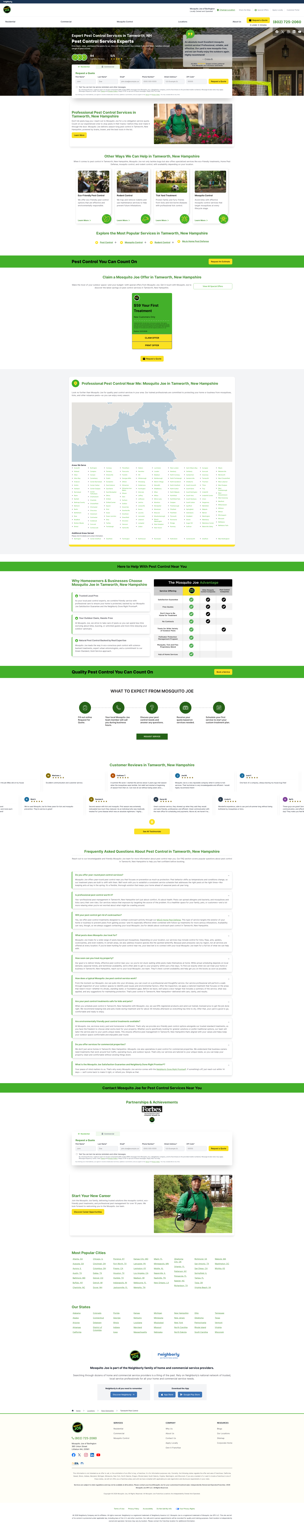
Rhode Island (200, 1327)
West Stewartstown (222, 494)
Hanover (125, 524)
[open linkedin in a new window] (294, 32)
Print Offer (152, 345)
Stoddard (189, 516)
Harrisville (125, 528)
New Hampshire (181, 1313)
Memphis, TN (139, 1287)
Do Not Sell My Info (164, 1509)
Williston (221, 508)
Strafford (205, 539)
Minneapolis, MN (161, 1263)
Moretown (157, 509)
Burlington (93, 468)
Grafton (124, 503)
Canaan (92, 475)
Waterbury (205, 519)
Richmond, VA (201, 1259)
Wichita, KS (220, 1268)
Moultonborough (159, 516)
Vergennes (205, 502)
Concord (93, 524)
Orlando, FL (179, 1266)
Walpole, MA (220, 1259)
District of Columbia (97, 1328)
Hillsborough (142, 478)
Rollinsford (173, 539)
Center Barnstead (96, 482)
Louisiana (138, 1322)
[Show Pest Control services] (115, 242)
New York (178, 1322)
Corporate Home (224, 1443)
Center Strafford (95, 539)
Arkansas (77, 1327)
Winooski (221, 518)
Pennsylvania (200, 1322)
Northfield (173, 495)
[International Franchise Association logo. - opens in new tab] (76, 1463)
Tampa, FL (199, 1278)
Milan (156, 492)
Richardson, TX (181, 1285)
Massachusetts (140, 1332)
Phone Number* (148, 77)
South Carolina (201, 1332)
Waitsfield (205, 506)
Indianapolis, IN (120, 1282)
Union (204, 499)
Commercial (66, 21)
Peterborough (174, 506)
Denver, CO (98, 1278)
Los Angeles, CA (141, 1273)
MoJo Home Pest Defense (195, 241)
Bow (75, 516)
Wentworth (221, 475)
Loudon (156, 471)
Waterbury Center (208, 523)
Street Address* (170, 77)
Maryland (138, 1327)
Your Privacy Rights (187, 1509)
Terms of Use (119, 1509)
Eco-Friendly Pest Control (91, 195)
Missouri (157, 1327)
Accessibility (148, 1509)
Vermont (218, 1322)
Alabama (77, 1313)
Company (171, 1423)
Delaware (97, 1322)
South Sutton (190, 502)
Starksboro (189, 513)
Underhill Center (207, 495)
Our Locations (223, 1433)
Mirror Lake (158, 499)
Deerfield (109, 539)
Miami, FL (158, 1259)
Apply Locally (277, 10)
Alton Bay (77, 478)
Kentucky (138, 1318)
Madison (157, 475)
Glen (123, 497)
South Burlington (191, 492)
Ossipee (173, 502)
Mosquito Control (125, 21)
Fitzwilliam (125, 468)
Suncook (205, 471)
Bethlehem (77, 513)
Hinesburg (141, 482)
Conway (109, 468)
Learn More (79, 135)
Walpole (204, 509)
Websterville (222, 471)
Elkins (108, 495)
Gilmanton (125, 485)
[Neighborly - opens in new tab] (82, 1463)
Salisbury (189, 471)
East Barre (109, 488)
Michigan (158, 1313)
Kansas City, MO (141, 1259)
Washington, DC (222, 1263)
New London (174, 468)
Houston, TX (118, 1273)
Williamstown (222, 505)
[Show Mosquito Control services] (145, 242)
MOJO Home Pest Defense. (169, 920)
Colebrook (93, 521)
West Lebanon (223, 482)
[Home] (73, 1411)
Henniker (141, 471)
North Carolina (181, 1327)
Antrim (76, 485)
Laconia (140, 513)
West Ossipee (222, 485)
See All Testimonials (152, 831)
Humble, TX (118, 1278)
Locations (182, 21)
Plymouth (173, 516)
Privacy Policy (113, 91)
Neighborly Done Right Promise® (171, 1069)
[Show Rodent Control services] (173, 242)
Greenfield (125, 517)
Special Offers (262, 10)
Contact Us (171, 1438)
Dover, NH (97, 1287)
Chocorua (93, 510)
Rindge (172, 523)
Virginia (218, 1327)
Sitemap (220, 1438)
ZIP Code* (190, 77)
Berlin (76, 509)
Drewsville (109, 475)
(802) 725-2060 (287, 22)
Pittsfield (173, 509)
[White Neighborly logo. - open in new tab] (8, 1)
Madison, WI (139, 1278)
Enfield (108, 499)
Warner (204, 513)
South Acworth (191, 485)
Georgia (116, 1318)
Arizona (76, 1322)
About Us (237, 21)
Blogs (219, 1428)
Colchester (93, 517)
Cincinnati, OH (99, 1263)
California (77, 1332)
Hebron (140, 468)
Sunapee (205, 468)
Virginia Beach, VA (203, 1287)
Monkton (157, 502)
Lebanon (141, 519)
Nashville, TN (160, 1278)
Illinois (116, 1322)
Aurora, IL (77, 1268)
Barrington (77, 539)
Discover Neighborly (124, 1395)
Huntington (141, 488)
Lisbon (140, 526)
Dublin (108, 478)
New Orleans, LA (161, 1282)
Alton (76, 475)
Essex (108, 513)
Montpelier (157, 506)
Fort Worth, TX (119, 1263)
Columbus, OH (99, 1268)
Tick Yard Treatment (166, 195)
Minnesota (158, 1318)
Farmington (126, 539)
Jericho (140, 502)
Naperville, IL (160, 1273)
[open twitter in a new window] (282, 32)
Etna (107, 519)
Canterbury (94, 478)
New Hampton (159, 524)
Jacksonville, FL (120, 1287)
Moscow (157, 513)
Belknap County (79, 502)
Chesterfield (94, 503)
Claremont (93, 514)
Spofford (189, 506)
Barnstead (77, 492)
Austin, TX (77, 1273)
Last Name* (102, 77)
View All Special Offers (213, 286)
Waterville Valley (207, 526)
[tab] (84, 66)
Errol (107, 509)
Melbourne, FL (140, 1282)
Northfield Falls (175, 499)
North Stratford (175, 485)
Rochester (157, 539)
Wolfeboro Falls (223, 525)
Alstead (76, 471)
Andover (77, 482)
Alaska (76, 1318)
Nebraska (158, 1332)
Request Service (152, 736)
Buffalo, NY (78, 1282)
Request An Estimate (220, 261)
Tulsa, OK (199, 1282)
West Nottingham (223, 539)
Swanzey (205, 475)
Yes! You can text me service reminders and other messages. (102, 87)
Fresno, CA (118, 1268)
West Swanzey (223, 498)
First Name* (80, 77)
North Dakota (180, 1332)
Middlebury (158, 488)
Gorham (124, 500)
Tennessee (219, 1313)
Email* (122, 77)
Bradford (77, 519)
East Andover (110, 485)
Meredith (157, 485)
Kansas (137, 1313)
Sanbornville (190, 478)
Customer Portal (293, 10)
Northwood (141, 539)
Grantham (125, 514)
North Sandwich (175, 482)
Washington (206, 516)
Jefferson (141, 499)
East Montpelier (111, 492)
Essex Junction (111, 516)
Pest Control (106, 242)
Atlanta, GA (78, 1259)
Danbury (109, 471)
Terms (103, 91)
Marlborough (158, 478)
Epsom (108, 506)
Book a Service (223, 672)
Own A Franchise (173, 1447)
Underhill (205, 492)
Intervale (141, 492)
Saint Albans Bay (191, 468)
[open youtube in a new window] (299, 32)
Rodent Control (125, 195)
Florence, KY (119, 1259)
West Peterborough (222, 489)
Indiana (116, 1327)
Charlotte (93, 500)
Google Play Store (191, 1395)
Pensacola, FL (180, 1276)
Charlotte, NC (79, 1287)
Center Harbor (95, 485)
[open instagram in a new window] (288, 32)
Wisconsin (219, 1332)
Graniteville (126, 510)
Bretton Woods (79, 523)
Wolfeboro (221, 522)
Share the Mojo (245, 10)
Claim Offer (152, 338)
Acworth (77, 468)
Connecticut (98, 1318)
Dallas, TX (97, 1273)
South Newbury (191, 499)
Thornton (205, 482)
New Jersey (179, 1318)
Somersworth (190, 539)
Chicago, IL (98, 1259)
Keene (140, 509)
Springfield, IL (201, 1273)
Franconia (125, 471)
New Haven (158, 528)
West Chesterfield (224, 478)
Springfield (189, 509)
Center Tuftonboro (93, 493)
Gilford (124, 482)
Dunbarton (109, 482)
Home (78, 1411)
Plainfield (173, 513)
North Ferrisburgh (176, 478)
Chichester (93, 507)
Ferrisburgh (110, 526)
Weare (220, 468)
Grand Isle (125, 507)
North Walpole (174, 492)
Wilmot (220, 512)
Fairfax (108, 523)
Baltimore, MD (79, 1278)
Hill (139, 475)
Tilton (204, 485)
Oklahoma (199, 1318)
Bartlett (76, 499)
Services (118, 1423)
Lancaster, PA (140, 1263)
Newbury (173, 471)
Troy (203, 488)
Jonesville (141, 506)
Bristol (76, 526)
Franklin (124, 475)
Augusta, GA (78, 1263)
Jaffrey (140, 495)
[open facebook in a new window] (277, 32)
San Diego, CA (201, 1268)
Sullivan (189, 526)
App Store (168, 1395)
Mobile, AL (158, 1268)
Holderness (142, 485)
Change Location (227, 10)
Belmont (77, 506)
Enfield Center (111, 502)
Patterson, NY (180, 1271)
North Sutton (174, 488)
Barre (76, 495)
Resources (222, 1423)
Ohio (197, 1313)
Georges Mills (126, 478)
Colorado (97, 1313)
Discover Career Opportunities (88, 1212)
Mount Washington (158, 520)
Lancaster (141, 516)
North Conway (175, 475)
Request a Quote (259, 20)
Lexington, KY (140, 1268)
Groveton (125, 521)
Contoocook (94, 528)
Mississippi (159, 1322)
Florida (116, 1313)
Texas (217, 1318)
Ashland (76, 488)
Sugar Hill (189, 523)
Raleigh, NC (179, 1281)
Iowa (115, 1332)
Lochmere (157, 468)
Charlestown (94, 497)
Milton (156, 495)
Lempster (141, 523)
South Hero (190, 495)
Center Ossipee (95, 488)
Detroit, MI (97, 1282)
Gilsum (124, 493)
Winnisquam (222, 515)
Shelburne (189, 482)
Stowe (188, 519)
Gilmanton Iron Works (127, 489)
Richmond (173, 519)
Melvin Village (159, 482)
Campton (93, 471)
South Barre (190, 488)
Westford (221, 501)
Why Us (169, 1428)
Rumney (173, 526)
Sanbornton (190, 475)
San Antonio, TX (202, 1263)
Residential (10, 21)
